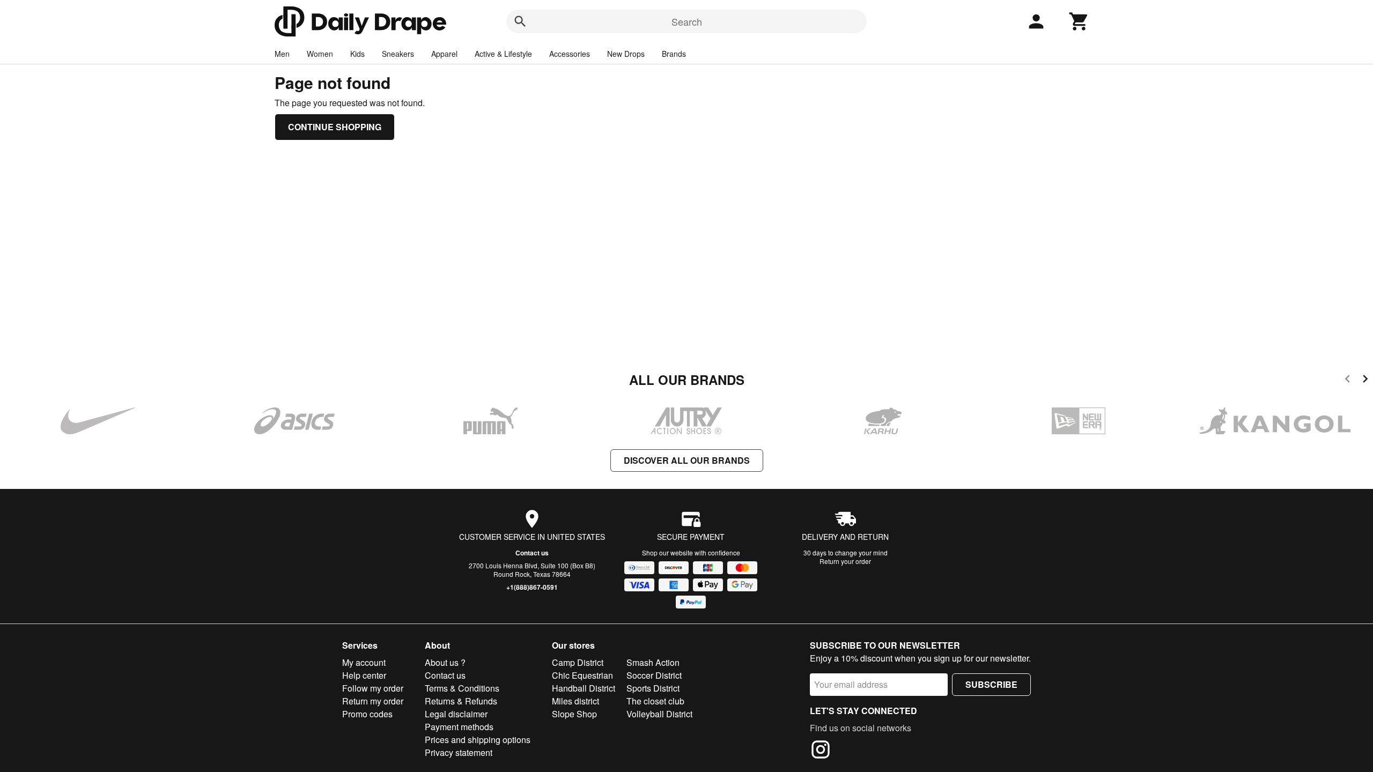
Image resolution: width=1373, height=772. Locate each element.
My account (364, 662)
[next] (1365, 380)
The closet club (655, 701)
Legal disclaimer (456, 714)
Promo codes (367, 714)
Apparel (444, 53)
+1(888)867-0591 (532, 587)
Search (686, 21)
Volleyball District (659, 714)
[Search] (520, 21)
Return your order (845, 561)
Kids (357, 53)
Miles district (575, 701)
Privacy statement (458, 752)
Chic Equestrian (582, 675)
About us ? (445, 662)
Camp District (577, 662)
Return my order (372, 701)
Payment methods (459, 727)
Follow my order (372, 688)
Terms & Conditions (462, 688)
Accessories (569, 53)
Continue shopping (334, 127)
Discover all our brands (687, 460)
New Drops (626, 53)
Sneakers (398, 53)
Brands (674, 53)
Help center (364, 675)
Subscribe (991, 684)
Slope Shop (574, 714)
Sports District (653, 688)
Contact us (532, 552)
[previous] (1347, 380)
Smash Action (653, 662)
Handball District (583, 688)
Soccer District (654, 675)
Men (282, 53)
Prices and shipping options (477, 739)
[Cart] (1079, 21)
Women (320, 53)
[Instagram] (820, 751)
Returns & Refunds (461, 701)
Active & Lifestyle (503, 53)
